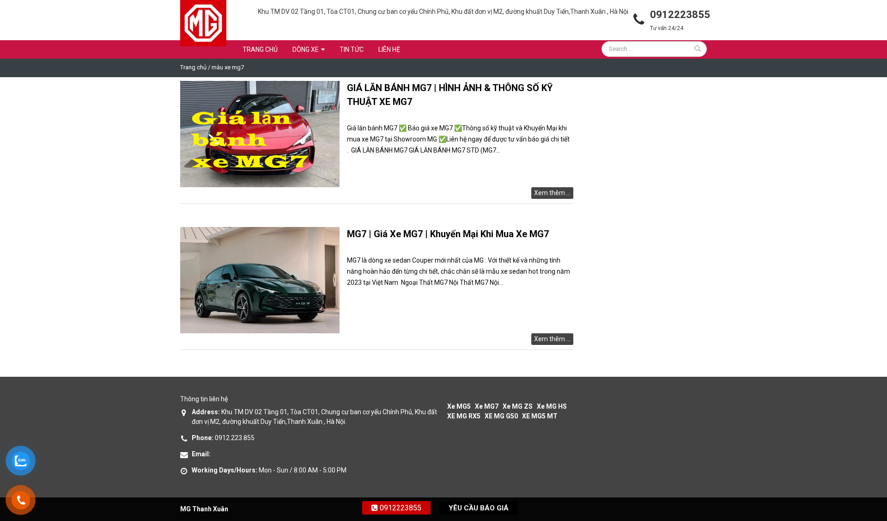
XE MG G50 (501, 416)
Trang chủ (260, 49)
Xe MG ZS (518, 406)
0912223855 (399, 507)
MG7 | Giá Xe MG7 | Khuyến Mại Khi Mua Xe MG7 (448, 233)
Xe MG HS (552, 406)
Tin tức (352, 49)
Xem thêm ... (552, 192)
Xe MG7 (486, 406)
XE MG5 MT (540, 416)
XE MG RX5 (463, 416)
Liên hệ (389, 49)
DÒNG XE (305, 49)
